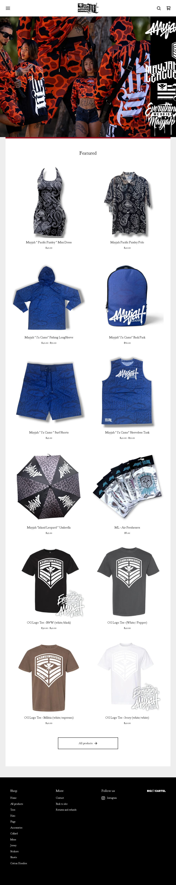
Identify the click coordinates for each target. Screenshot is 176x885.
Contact (60, 798)
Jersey (13, 845)
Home (13, 798)
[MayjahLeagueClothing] (88, 8)
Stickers (14, 851)
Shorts (13, 857)
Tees (12, 809)
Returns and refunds (66, 809)
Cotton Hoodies (18, 863)
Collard (14, 833)
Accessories (16, 827)
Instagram (112, 798)
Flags (12, 821)
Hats (12, 815)
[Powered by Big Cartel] (156, 790)
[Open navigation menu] (8, 8)
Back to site (62, 804)
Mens (13, 839)
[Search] (159, 8)
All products (85, 743)
